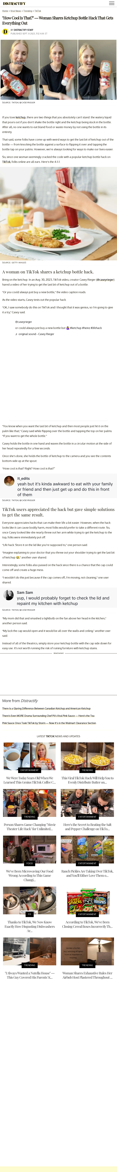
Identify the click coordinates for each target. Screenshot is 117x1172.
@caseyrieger (105, 279)
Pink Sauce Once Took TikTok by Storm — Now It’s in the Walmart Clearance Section (49, 723)
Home (5, 11)
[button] (112, 3)
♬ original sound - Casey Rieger (34, 334)
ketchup (21, 117)
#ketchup (76, 328)
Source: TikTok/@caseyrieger (18, 102)
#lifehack (96, 328)
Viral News (16, 11)
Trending (27, 11)
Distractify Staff (23, 30)
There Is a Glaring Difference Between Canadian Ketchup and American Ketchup (46, 708)
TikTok (38, 11)
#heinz (86, 328)
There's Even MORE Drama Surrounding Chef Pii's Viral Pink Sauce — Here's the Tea (48, 715)
